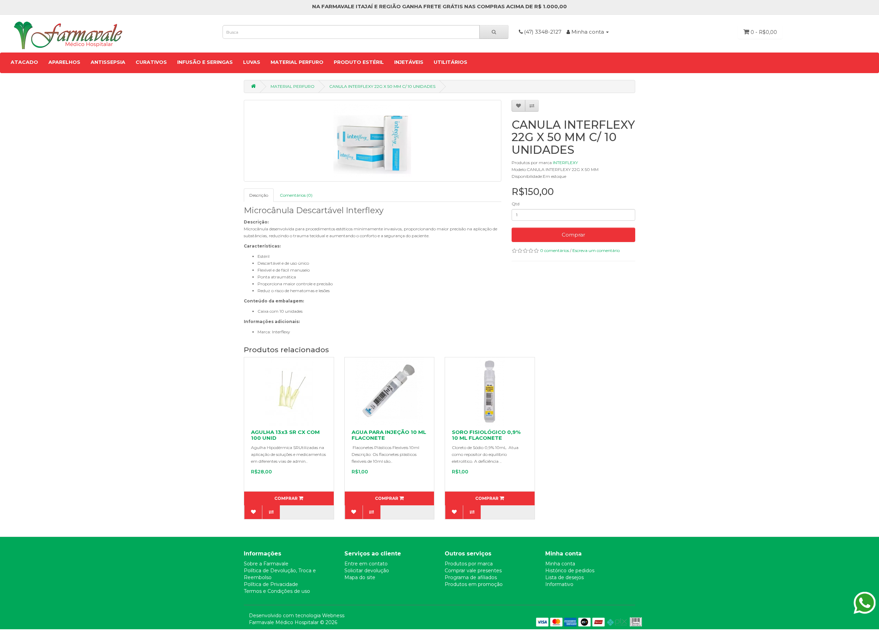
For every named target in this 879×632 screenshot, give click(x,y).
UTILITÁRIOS (450, 62)
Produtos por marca (469, 564)
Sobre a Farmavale (266, 564)
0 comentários (554, 250)
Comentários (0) (296, 195)
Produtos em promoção (474, 584)
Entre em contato (366, 564)
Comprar (573, 234)
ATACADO (24, 62)
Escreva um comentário (596, 250)
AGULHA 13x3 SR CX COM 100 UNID (285, 435)
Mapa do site (359, 577)
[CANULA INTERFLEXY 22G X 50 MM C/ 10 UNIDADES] (372, 141)
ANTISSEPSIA (108, 62)
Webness (333, 615)
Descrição (258, 195)
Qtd (516, 203)
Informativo (559, 584)
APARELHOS (64, 62)
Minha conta (560, 564)
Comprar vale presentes (473, 570)
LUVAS (251, 62)
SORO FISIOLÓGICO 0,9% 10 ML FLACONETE (486, 435)
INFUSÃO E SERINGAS (205, 62)
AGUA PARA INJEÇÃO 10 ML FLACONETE (389, 435)
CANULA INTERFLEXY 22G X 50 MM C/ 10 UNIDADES (382, 86)
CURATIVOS (151, 62)
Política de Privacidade (271, 584)
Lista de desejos (564, 577)
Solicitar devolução (366, 570)
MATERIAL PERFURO (297, 62)
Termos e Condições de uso (277, 591)
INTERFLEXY (565, 162)
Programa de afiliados (471, 577)
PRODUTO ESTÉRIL (359, 62)
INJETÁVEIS (408, 62)
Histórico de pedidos (569, 570)
